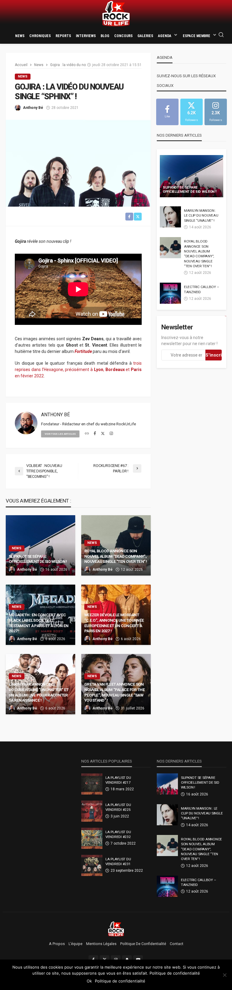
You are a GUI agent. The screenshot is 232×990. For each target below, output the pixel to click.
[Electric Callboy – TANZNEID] (170, 293)
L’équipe (75, 944)
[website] (86, 433)
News (19, 36)
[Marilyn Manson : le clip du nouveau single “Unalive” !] (170, 216)
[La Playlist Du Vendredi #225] (91, 811)
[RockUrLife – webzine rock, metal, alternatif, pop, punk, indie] (116, 928)
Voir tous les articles (60, 434)
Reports (63, 36)
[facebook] (94, 433)
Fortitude (83, 351)
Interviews (86, 36)
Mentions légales (101, 944)
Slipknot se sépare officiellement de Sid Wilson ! (38, 559)
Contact (176, 944)
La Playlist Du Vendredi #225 (118, 807)
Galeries (145, 36)
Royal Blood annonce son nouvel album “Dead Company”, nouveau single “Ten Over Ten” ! (115, 556)
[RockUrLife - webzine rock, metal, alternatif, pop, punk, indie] (116, 14)
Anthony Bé (33, 108)
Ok (89, 981)
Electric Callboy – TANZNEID (201, 289)
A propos (57, 944)
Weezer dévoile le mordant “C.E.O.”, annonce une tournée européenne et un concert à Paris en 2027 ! (114, 622)
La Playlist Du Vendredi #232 (118, 834)
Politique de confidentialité (143, 944)
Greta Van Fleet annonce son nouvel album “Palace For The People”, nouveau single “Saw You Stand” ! (114, 692)
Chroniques (40, 36)
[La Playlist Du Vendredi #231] (91, 865)
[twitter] (102, 433)
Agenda (164, 36)
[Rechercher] (221, 35)
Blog (105, 36)
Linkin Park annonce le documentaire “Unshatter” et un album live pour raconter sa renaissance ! (39, 692)
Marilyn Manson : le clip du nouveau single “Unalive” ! (201, 215)
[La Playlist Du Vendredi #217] (91, 784)
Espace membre (196, 36)
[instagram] (111, 433)
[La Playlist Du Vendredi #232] (91, 838)
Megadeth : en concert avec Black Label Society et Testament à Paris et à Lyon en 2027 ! (38, 622)
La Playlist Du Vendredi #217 (118, 780)
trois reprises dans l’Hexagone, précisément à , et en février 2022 (78, 369)
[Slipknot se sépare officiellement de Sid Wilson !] (191, 176)
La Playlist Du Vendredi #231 (118, 861)
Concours (123, 36)
